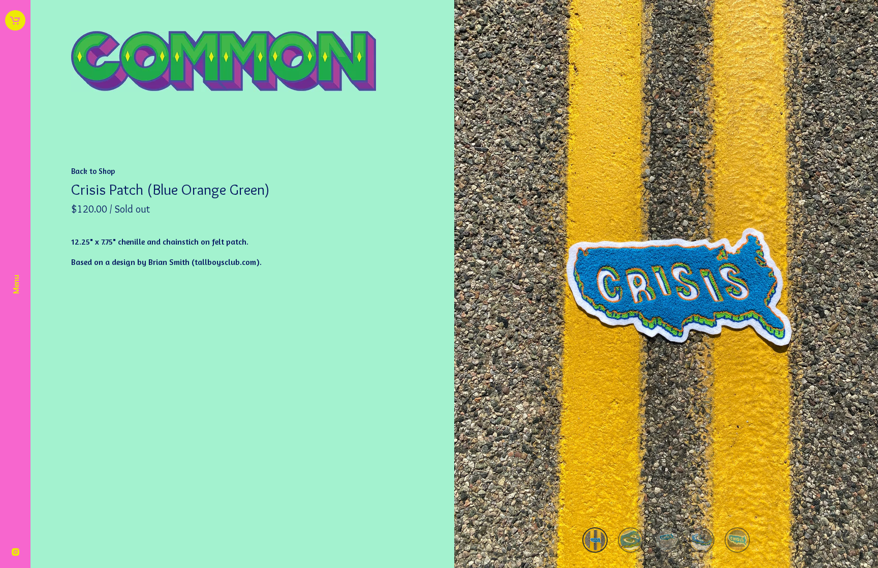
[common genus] (242, 63)
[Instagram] (15, 553)
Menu (15, 284)
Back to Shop (93, 171)
